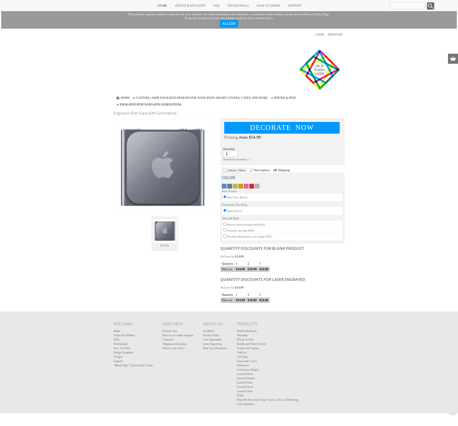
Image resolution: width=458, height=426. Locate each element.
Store (162, 5)
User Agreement (212, 339)
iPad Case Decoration (215, 348)
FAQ (216, 5)
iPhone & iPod (285, 98)
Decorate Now (282, 127)
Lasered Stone (245, 382)
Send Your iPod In (237, 197)
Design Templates (124, 352)
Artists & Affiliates (190, 5)
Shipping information (174, 344)
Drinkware (243, 365)
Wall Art (241, 352)
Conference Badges (248, 369)
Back (165, 245)
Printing (231, 137)
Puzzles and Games (248, 348)
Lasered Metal (245, 374)
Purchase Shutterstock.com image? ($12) (249, 236)
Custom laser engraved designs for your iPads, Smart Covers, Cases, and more (202, 98)
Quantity (229, 149)
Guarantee (168, 339)
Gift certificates (245, 404)
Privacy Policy (211, 335)
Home (125, 98)
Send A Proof (234, 211)
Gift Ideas (242, 356)
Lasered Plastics (246, 378)
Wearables (242, 335)
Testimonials (238, 5)
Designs (118, 356)
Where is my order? (173, 348)
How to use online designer (177, 335)
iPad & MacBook (247, 331)
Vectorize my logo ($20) (240, 230)
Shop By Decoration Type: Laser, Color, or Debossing (267, 399)
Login (319, 34)
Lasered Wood (245, 387)
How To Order (268, 5)
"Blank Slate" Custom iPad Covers (133, 365)
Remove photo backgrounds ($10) (246, 224)
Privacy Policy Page (316, 14)
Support (294, 5)
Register (335, 34)
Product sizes (169, 331)
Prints (240, 395)
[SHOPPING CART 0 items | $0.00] (453, 59)
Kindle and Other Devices (251, 344)
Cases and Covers (247, 361)
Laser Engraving (212, 344)
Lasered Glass (245, 391)
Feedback (208, 331)
